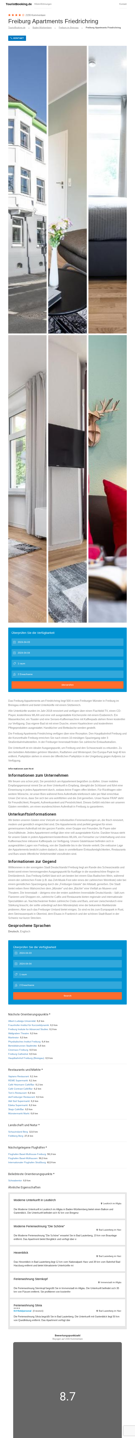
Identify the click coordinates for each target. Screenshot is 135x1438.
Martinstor (13, 1037)
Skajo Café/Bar (16, 1109)
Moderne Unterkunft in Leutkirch (35, 1200)
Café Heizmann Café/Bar (21, 1084)
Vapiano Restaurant (18, 1076)
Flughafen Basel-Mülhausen (23, 1158)
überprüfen (68, 685)
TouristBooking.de (19, 4)
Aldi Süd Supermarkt (19, 1101)
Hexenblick (21, 1252)
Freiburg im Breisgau (69, 27)
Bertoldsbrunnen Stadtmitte (22, 1045)
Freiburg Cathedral (18, 1054)
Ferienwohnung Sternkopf (31, 1279)
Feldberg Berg (15, 1136)
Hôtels (37, 4)
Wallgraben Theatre (18, 1033)
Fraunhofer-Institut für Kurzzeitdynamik (28, 1025)
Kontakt (123, 4)
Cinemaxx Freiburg (18, 1050)
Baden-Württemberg (42, 27)
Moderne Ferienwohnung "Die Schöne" (39, 1226)
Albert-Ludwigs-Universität (22, 1021)
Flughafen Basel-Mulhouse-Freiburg (27, 1154)
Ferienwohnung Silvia (28, 1305)
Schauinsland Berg (18, 1131)
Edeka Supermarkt (18, 1105)
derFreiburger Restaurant (21, 1097)
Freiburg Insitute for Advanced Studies (28, 1029)
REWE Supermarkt (18, 1080)
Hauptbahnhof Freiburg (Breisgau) (26, 1058)
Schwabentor (15, 1180)
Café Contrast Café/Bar (20, 1088)
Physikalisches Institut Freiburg (24, 1041)
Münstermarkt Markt (18, 1113)
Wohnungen (46, 4)
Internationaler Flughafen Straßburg (27, 1162)
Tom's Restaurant (17, 1093)
